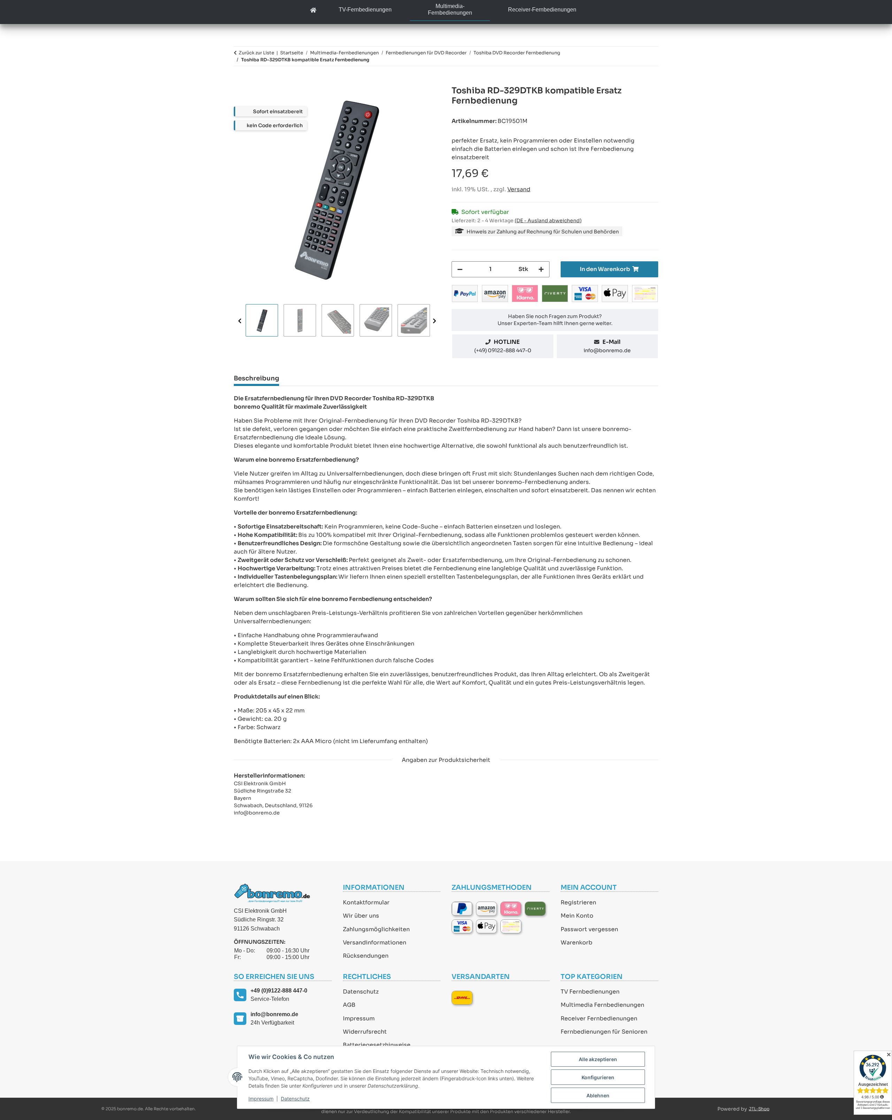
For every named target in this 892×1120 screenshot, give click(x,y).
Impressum (359, 1018)
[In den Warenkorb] (239, 82)
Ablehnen (597, 1095)
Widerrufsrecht (365, 1031)
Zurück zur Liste (256, 53)
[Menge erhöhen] (541, 269)
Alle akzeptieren (598, 1059)
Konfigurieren (598, 1077)
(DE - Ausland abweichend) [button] (548, 220)
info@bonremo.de (607, 350)
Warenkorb (576, 942)
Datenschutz (361, 991)
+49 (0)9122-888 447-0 (279, 991)
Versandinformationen (374, 942)
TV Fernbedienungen (590, 991)
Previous (240, 320)
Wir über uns (361, 915)
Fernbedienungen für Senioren (604, 1031)
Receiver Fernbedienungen (599, 1018)
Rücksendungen (366, 955)
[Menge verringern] (460, 269)
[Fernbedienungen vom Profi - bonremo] (313, 10)
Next (434, 320)
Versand (518, 189)
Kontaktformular (366, 902)
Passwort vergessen (589, 929)
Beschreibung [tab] (256, 378)
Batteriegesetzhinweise (376, 1045)
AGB (349, 1005)
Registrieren (578, 902)
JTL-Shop (759, 1108)
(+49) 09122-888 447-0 (502, 350)
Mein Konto (577, 915)
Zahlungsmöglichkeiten (376, 929)
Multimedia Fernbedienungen (602, 1005)
